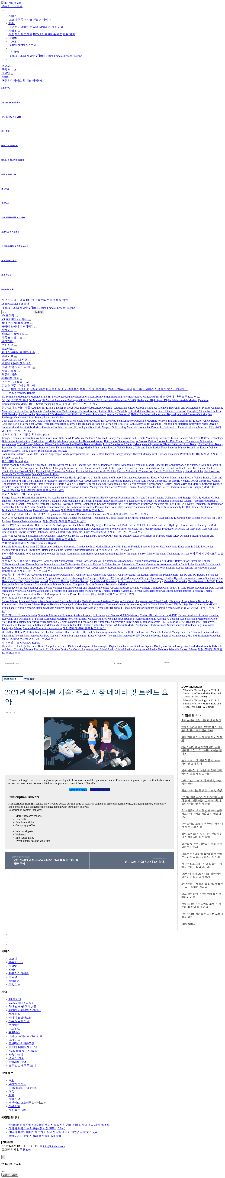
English (12, 55)
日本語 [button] (15, 307)
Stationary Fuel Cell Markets (150, 507)
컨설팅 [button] (5, 73)
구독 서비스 (25, 19)
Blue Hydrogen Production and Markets (122, 497)
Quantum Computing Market (110, 553)
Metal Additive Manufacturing (105, 396)
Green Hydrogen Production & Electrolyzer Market (189, 525)
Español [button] (61, 307)
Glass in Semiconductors (209, 578)
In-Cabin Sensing (111, 564)
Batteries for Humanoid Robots (86, 441)
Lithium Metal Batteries (35, 447)
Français (58, 55)
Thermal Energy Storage (118, 453)
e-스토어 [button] (24, 303)
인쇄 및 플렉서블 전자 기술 (18, 352)
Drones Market (151, 468)
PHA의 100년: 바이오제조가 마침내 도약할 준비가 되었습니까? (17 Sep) (52, 1132)
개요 (11, 34)
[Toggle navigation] (3, 10)
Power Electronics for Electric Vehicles (168, 480)
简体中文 (32, 55)
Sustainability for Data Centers (183, 507)
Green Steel (31, 503)
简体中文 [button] (25, 307)
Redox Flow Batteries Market (169, 447)
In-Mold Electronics (202, 546)
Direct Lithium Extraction (172, 411)
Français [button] (51, 307)
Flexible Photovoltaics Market (109, 500)
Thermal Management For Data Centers (36, 635)
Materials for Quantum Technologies (156, 423)
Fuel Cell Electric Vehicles (16, 477)
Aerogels (118, 407)
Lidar (136, 535)
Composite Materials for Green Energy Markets (70, 618)
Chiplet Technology (71, 578)
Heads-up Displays (79, 477)
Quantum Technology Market (172, 553)
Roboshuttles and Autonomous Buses (22, 483)
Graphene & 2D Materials (50, 414)
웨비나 (46, 19)
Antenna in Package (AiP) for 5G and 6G (77, 400)
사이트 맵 (14, 1098)
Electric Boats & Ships (22, 471)
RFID (32, 403)
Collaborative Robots (13, 564)
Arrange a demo (78, 789)
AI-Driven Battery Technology (206, 438)
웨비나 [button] (5, 76)
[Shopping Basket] (1, 9)
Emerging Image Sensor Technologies (191, 601)
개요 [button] (4, 299)
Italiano (78, 55)
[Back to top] (1, 1152)
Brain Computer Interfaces (97, 601)
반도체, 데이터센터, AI (15, 363)
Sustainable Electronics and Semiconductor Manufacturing (68, 590)
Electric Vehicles (194, 471)
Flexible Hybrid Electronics (175, 546)
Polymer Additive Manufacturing (141, 396)
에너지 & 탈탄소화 (13, 333)
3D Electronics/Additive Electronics (68, 396)
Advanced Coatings (101, 407)
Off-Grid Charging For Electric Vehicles (44, 480)
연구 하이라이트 (18, 26)
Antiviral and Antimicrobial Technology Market (40, 517)
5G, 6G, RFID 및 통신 (14, 319)
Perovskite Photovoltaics (96, 507)
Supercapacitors (58, 453)
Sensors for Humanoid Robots (167, 567)
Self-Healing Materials (124, 427)
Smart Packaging (45, 403)
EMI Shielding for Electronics (18, 414)
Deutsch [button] (41, 307)
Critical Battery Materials (113, 411)
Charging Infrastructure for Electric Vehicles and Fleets (83, 468)
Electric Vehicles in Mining (169, 471)
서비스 (6, 389)
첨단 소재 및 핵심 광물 (15, 322)
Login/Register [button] (9, 303)
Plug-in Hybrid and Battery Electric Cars (123, 480)
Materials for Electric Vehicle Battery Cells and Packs (122, 447)
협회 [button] (65, 299)
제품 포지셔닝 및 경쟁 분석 (62, 389)
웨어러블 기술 (10, 378)
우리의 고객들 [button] (16, 299)
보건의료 (7, 341)
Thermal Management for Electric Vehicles (103, 486)
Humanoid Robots (91, 564)
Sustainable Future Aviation (64, 486)
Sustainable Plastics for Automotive (157, 427)
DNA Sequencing (163, 517)
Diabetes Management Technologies (88, 517)
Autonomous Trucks (109, 464)
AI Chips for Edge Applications (132, 574)
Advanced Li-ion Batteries (173, 438)
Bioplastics (129, 407)
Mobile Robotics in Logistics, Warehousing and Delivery (42, 567)
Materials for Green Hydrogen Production (43, 423)
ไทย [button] (34, 307)
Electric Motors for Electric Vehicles (96, 471)
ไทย (41, 55)
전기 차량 (7, 330)
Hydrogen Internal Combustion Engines (84, 503)
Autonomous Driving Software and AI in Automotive (88, 560)
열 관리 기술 (9, 374)
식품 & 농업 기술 (11, 337)
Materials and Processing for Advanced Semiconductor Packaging (109, 420)
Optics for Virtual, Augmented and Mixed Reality (88, 649)
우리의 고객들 (23, 34)
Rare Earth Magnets (100, 427)
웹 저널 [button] (27, 80)
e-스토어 (31, 44)
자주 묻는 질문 (17, 1109)
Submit (39, 312)
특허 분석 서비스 (143, 389)
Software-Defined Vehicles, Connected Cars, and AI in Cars (152, 587)
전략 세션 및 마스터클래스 (171, 389)
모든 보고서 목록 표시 (15, 381)
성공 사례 (30, 385)
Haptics (45, 604)
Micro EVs (15, 480)
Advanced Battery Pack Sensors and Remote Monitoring (126, 438)
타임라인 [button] (38, 80)
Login (14, 1174)
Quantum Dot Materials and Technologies (65, 427)
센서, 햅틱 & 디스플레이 (16, 367)
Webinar (29, 678)
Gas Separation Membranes (168, 500)
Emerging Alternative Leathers (204, 411)
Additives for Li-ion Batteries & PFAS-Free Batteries (60, 407)
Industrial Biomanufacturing (192, 414)
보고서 (12, 19)
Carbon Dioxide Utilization (46, 500)
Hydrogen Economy (49, 503)
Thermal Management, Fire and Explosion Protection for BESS (168, 453)
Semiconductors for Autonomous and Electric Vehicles (116, 483)
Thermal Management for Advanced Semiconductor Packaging (168, 590)
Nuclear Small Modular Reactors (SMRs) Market (55, 507)
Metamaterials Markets (184, 400)
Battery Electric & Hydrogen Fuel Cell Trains (27, 468)
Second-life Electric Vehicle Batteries (64, 483)
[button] (13, 15)
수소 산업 (7, 344)
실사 (129, 389)
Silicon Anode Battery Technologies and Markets (39, 450)
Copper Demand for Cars (84, 411)
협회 (72, 34)
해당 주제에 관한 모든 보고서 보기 (181, 396)
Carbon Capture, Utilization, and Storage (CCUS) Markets (178, 497)
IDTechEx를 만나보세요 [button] (40, 299)
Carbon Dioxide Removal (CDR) (158, 615)
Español (68, 55)
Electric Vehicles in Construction (135, 471)
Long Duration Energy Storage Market (70, 447)
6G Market (48, 400)
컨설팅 (37, 19)
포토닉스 (7, 348)
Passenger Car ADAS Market (83, 480)
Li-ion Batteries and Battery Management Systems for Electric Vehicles (142, 444)
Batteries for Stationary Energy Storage (125, 441)
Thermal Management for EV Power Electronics (155, 486)
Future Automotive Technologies (50, 477)
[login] (27, 1149)
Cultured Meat (32, 514)
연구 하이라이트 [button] (11, 80)
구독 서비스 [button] (8, 69)
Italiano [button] (71, 307)
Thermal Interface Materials (193, 427)
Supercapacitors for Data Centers (85, 453)
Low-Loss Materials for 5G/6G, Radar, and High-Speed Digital (136, 400)
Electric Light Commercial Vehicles (55, 471)
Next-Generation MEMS (201, 581)
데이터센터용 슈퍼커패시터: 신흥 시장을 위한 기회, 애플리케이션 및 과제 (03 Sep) (59, 1124)
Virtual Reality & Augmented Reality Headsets (142, 649)
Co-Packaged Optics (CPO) (95, 535)
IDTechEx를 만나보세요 (47, 34)
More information (100, 789)
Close (6, 1174)
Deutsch (48, 55)
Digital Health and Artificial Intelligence (130, 517)
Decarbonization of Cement (77, 500)
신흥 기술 (57, 26)
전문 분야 (17, 385)
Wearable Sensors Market (169, 607)
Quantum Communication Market (74, 553)
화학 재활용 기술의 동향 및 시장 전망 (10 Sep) (36, 1128)
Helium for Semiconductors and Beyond (153, 414)
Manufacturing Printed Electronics (21, 549)
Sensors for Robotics (195, 567)
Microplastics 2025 (50, 621)
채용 (66, 34)
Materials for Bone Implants (162, 420)
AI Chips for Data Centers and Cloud (93, 574)
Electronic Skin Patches (187, 517)
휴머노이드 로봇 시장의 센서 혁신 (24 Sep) (34, 1135)
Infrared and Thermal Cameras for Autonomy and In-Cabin (154, 564)
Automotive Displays (67, 535)
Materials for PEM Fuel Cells (119, 423)
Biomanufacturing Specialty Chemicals (78, 497)
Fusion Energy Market (139, 500)
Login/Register (16, 44)
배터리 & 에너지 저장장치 (17, 326)
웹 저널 (34, 26)
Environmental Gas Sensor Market (21, 604)
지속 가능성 (8, 370)
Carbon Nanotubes (146, 407)
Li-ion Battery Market (194, 444)
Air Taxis (92, 464)
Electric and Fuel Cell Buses (176, 468)
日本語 (22, 55)
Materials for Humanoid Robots (84, 423)
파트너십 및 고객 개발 (93, 389)
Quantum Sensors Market (141, 553)
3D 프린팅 (7, 315)
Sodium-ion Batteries (13, 453)
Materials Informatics (189, 423)
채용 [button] (59, 299)
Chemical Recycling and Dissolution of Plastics (184, 407)
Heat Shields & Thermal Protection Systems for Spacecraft (97, 414)
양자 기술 (7, 356)
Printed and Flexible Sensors (56, 549)
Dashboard (10, 678)
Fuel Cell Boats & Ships (45, 474)
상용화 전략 (37, 389)
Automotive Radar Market (43, 560)
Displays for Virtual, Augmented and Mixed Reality (141, 601)
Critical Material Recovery (142, 411)
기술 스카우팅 (117, 389)
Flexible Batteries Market (88, 444)
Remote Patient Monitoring (27, 521)
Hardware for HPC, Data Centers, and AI (25, 581)
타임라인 (45, 26)
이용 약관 (14, 1106)
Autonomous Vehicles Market (137, 464)
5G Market (35, 400)
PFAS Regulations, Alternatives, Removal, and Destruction (73, 514)
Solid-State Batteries (37, 453)
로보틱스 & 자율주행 (14, 359)
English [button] (5, 307)
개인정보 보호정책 (20, 1102)
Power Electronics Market (205, 480)
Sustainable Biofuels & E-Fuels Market (113, 625)
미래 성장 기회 (20, 389)
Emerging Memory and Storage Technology (139, 578)
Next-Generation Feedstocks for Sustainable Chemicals (92, 621)
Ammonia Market (46, 497)
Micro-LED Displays (177, 535)
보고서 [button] (5, 65)
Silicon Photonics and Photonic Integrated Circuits (91, 587)
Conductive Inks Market (56, 411)
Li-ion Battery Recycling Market (45, 417)
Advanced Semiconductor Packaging (34, 535)
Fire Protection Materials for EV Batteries (41, 632)
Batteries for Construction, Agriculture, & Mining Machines (35, 441)
